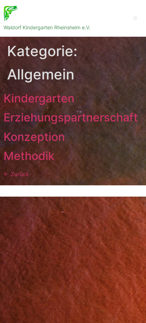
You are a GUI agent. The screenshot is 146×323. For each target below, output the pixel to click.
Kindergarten (39, 98)
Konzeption (34, 137)
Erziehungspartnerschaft (71, 117)
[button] (135, 18)
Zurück (16, 174)
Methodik (29, 156)
